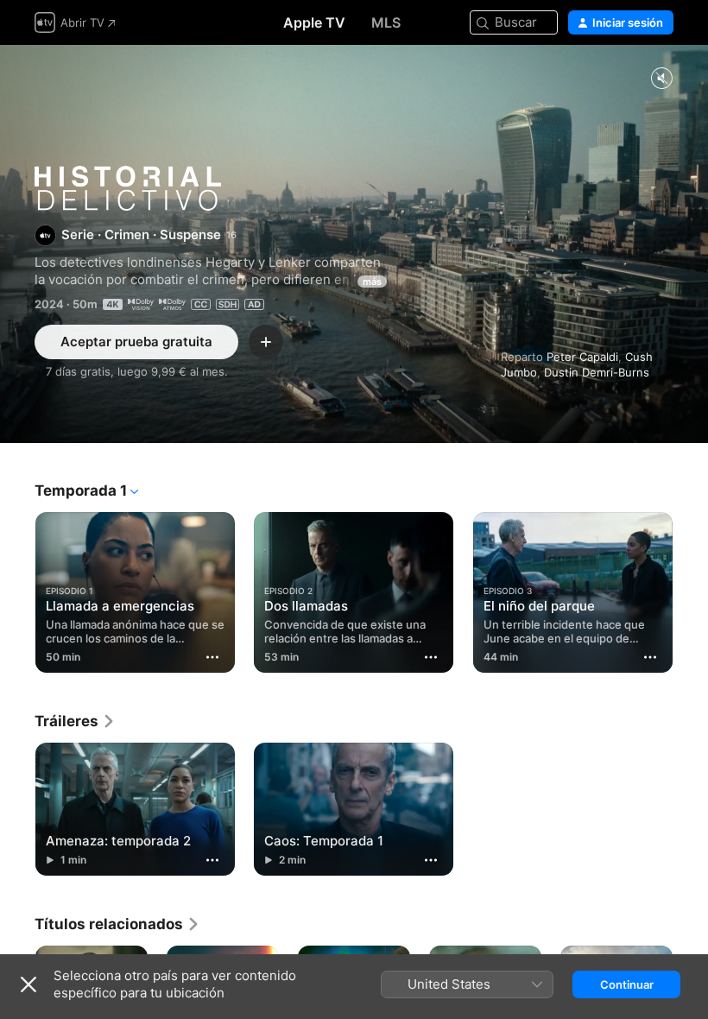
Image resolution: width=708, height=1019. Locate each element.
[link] (75, 721)
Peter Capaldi (582, 357)
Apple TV (314, 22)
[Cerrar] (28, 984)
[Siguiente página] (691, 589)
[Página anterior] (17, 589)
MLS (386, 22)
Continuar (627, 984)
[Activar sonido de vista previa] (661, 79)
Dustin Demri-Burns (596, 372)
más (372, 281)
